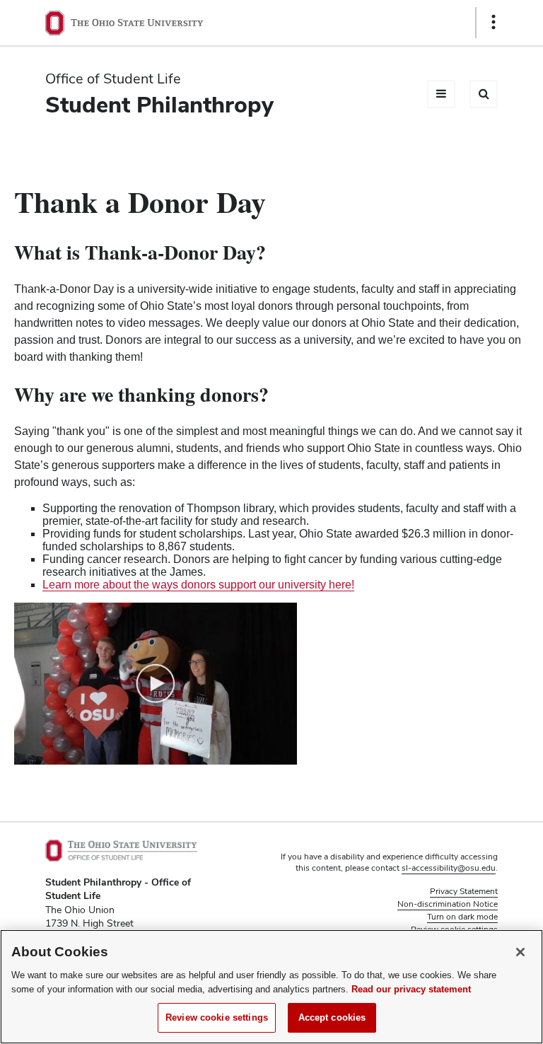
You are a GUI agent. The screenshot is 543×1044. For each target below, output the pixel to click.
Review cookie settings (216, 1017)
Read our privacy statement (411, 989)
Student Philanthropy (159, 104)
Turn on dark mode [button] (462, 916)
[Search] (483, 94)
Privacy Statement (464, 891)
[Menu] (441, 94)
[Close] (520, 952)
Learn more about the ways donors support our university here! (198, 585)
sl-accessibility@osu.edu (449, 868)
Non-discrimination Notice (447, 904)
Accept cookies (332, 1017)
